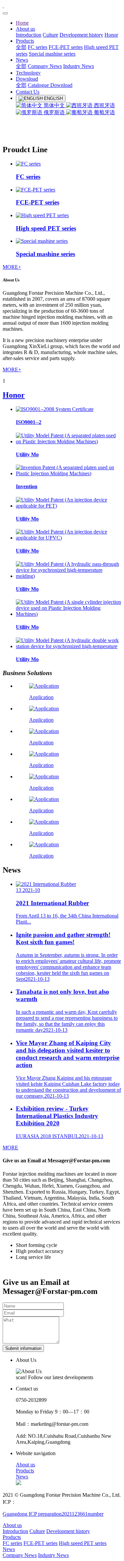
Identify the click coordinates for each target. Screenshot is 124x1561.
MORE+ (12, 267)
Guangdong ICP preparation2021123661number (53, 1514)
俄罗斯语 (54, 112)
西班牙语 (104, 105)
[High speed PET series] (42, 215)
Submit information (23, 1348)
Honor (14, 395)
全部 (21, 47)
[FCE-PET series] (35, 190)
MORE (10, 1147)
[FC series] (28, 164)
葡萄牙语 (104, 112)
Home (22, 23)
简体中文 (54, 105)
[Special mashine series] (42, 241)
